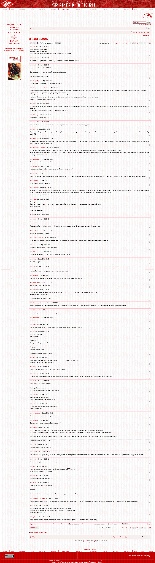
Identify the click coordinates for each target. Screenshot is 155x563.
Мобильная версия (146, 28)
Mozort (35, 173)
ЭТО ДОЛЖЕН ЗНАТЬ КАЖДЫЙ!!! (14, 28)
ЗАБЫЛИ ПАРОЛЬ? (14, 43)
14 (144, 43)
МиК (34, 445)
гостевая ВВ (93, 9)
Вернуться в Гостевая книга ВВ (39, 532)
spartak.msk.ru (102, 561)
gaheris (35, 517)
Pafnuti (35, 310)
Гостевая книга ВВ (49, 29)
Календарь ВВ (147, 35)
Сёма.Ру (148, 557)
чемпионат (22, 9)
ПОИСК (14, 38)
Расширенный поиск (145, 24)
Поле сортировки (87, 524)
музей (142, 9)
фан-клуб (127, 9)
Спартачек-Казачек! (39, 88)
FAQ (134, 32)
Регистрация (141, 32)
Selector (35, 252)
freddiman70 (36, 159)
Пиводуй (35, 180)
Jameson (35, 187)
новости (5, 9)
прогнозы (115, 9)
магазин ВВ (79, 9)
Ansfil (34, 65)
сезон (12, 9)
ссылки (150, 9)
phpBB (86, 540)
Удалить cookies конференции (122, 537)
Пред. (32, 524)
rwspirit (35, 244)
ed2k (34, 199)
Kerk (34, 122)
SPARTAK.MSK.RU (54, 561)
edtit (34, 266)
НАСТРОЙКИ (14, 40)
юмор (135, 9)
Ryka (34, 259)
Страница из (118, 43)
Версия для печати (149, 28)
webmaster (147, 555)
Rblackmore (36, 413)
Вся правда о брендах (90, 549)
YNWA (35, 129)
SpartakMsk (36, 138)
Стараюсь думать (38, 237)
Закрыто (31, 42)
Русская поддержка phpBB (90, 542)
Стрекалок (36, 230)
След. (148, 524)
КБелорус (36, 115)
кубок (32, 9)
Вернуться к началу (149, 55)
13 (142, 43)
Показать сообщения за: (61, 524)
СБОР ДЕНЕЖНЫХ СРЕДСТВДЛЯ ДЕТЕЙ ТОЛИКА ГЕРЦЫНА (14, 49)
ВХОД (14, 35)
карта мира (65, 9)
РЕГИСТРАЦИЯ (14, 42)
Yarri (34, 58)
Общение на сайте (37, 29)
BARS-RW (36, 282)
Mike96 (35, 166)
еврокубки (42, 9)
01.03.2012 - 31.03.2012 (38, 39)
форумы (105, 9)
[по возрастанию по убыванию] (118, 524)
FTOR (34, 103)
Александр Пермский (39, 147)
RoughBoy (36, 80)
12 (139, 43)
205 (150, 43)
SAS (34, 357)
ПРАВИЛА (14, 37)
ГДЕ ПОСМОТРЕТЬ (14, 32)
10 (134, 43)
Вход (148, 32)
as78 (34, 46)
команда (53, 9)
